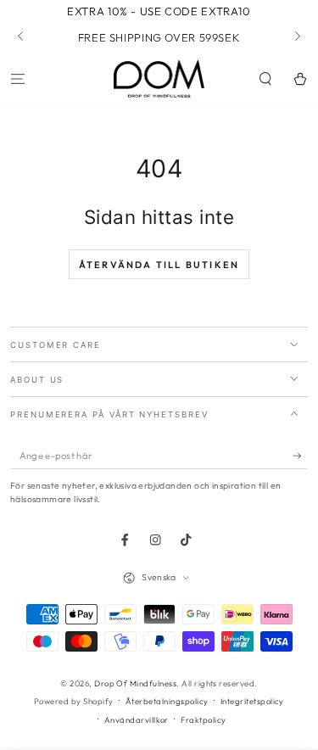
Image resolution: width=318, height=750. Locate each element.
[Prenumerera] (300, 456)
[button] (265, 78)
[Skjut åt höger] (296, 37)
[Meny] (18, 78)
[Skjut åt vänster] (21, 37)
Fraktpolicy (203, 719)
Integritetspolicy (252, 701)
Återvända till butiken (159, 265)
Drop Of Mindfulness (135, 683)
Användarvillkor (136, 719)
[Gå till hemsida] (159, 79)
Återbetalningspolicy (167, 701)
